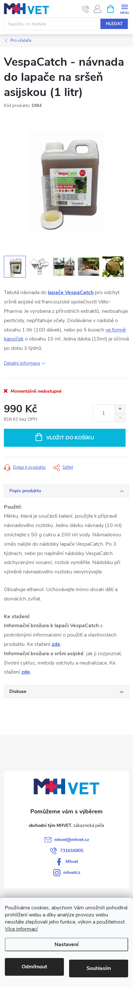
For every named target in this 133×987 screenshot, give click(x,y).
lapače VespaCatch (71, 292)
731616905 (71, 851)
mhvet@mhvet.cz (71, 840)
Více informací (21, 929)
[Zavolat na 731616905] (86, 9)
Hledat (114, 24)
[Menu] (124, 8)
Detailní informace (22, 363)
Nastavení (66, 944)
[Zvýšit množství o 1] (120, 409)
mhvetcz (71, 872)
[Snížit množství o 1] (120, 417)
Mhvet (72, 861)
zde (56, 644)
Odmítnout (34, 966)
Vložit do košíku (70, 437)
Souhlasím (99, 968)
